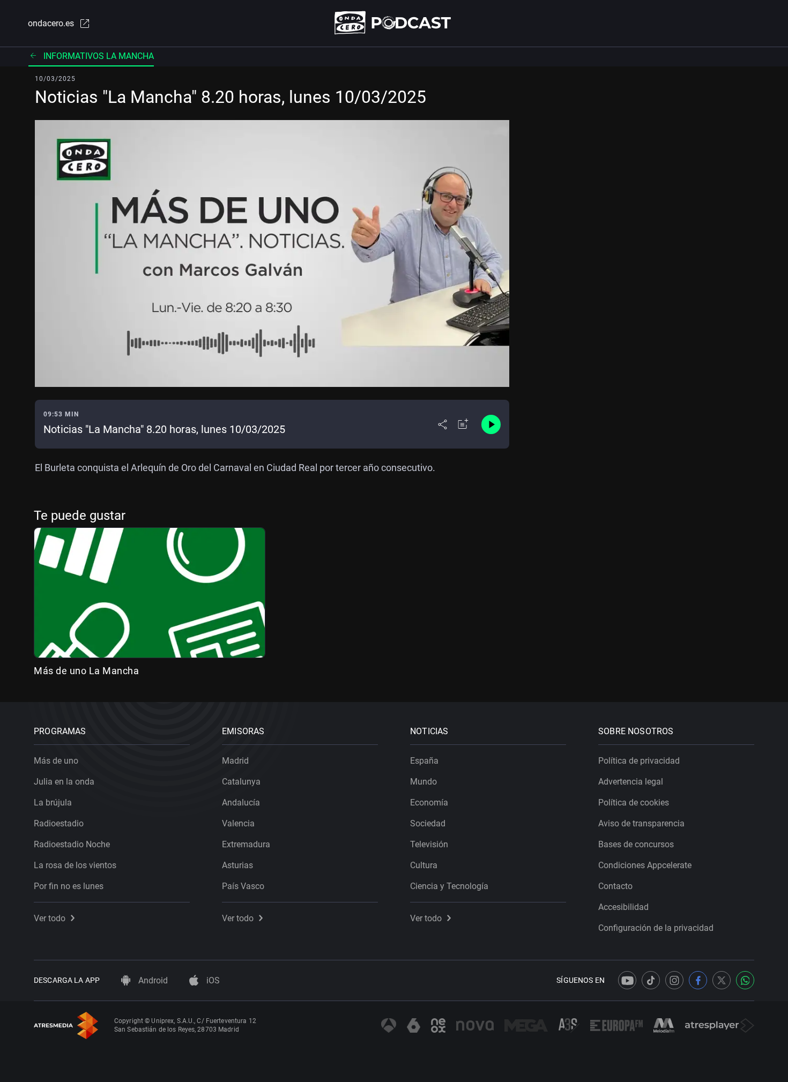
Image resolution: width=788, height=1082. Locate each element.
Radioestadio (59, 823)
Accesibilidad (623, 907)
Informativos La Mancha (98, 56)
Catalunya (241, 782)
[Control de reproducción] (491, 424)
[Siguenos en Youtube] (627, 980)
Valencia (238, 823)
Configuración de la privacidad (655, 928)
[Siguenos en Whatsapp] (745, 980)
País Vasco (243, 886)
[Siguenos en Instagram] (674, 980)
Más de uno (56, 761)
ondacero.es (51, 23)
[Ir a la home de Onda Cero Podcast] (394, 22)
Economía (429, 802)
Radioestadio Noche (72, 844)
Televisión (429, 844)
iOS (212, 980)
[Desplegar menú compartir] (443, 424)
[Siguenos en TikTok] (651, 980)
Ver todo (49, 918)
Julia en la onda (64, 782)
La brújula (53, 802)
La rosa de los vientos (75, 865)
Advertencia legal (630, 782)
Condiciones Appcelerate (645, 865)
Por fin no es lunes (68, 886)
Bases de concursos (636, 844)
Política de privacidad (639, 761)
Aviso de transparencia (641, 823)
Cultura (423, 865)
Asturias (237, 865)
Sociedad (427, 823)
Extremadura (246, 844)
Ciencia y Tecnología (449, 886)
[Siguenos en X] (721, 980)
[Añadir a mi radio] (463, 424)
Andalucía (241, 802)
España (424, 761)
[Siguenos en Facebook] (698, 980)
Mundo (423, 782)
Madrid (235, 761)
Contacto (615, 886)
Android (152, 980)
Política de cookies (633, 802)
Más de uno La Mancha (86, 670)
